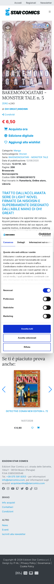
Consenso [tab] (8, 242)
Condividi (9, 114)
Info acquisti (8, 502)
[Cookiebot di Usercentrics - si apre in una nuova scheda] (39, 234)
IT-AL (16, 563)
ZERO (5, 103)
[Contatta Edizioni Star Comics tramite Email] (35, 488)
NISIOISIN (23, 109)
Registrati (31, 2)
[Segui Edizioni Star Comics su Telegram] (26, 488)
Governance (44, 563)
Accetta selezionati (27, 338)
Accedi (18, 2)
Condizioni (7, 511)
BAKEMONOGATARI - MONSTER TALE (28, 157)
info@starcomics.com (13, 480)
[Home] (22, 11)
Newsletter (46, 2)
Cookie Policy (27, 566)
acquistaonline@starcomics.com (28, 483)
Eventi (5, 529)
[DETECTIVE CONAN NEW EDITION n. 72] (27, 388)
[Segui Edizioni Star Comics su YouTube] (12, 488)
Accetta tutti (27, 329)
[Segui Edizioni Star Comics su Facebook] (3, 488)
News (5, 525)
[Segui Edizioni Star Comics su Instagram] (8, 488)
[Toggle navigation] (50, 11)
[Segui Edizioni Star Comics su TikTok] (31, 488)
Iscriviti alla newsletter (13, 534)
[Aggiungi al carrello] (37, 427)
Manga (17, 150)
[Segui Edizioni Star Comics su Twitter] (22, 488)
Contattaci (7, 507)
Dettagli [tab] (21, 242)
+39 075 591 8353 (16, 476)
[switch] (47, 299)
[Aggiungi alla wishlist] (32, 427)
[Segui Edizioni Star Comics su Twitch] (17, 488)
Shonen (23, 153)
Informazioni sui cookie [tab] (40, 242)
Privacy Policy (28, 563)
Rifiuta (27, 347)
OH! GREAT (11, 109)
